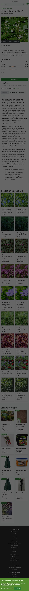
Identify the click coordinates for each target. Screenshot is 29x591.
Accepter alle (17, 588)
